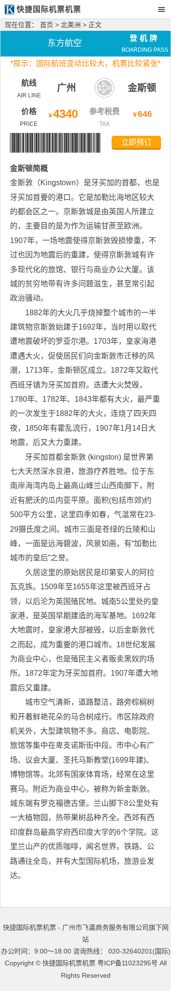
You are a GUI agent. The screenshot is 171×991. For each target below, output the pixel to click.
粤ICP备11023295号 (127, 963)
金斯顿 (142, 88)
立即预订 (136, 142)
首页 (46, 24)
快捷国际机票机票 (68, 963)
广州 (66, 88)
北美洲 (71, 24)
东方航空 (65, 43)
